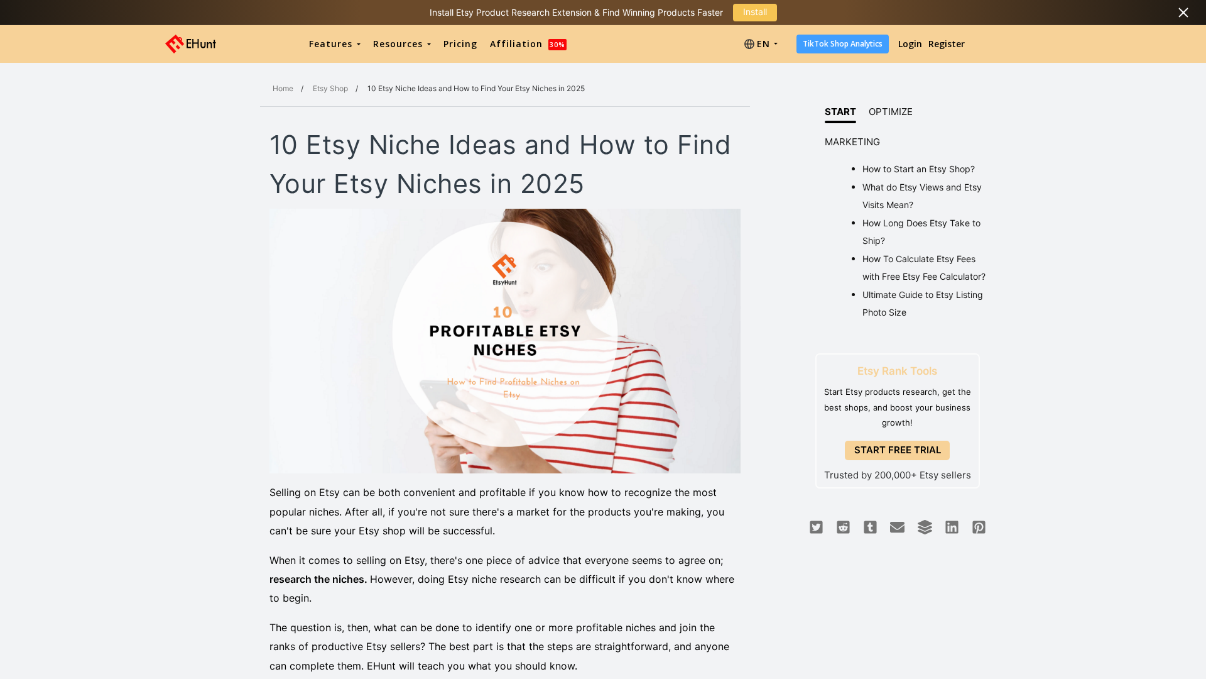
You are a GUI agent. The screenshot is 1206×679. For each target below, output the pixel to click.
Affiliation (527, 44)
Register (946, 44)
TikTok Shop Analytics (843, 43)
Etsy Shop (330, 88)
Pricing (460, 44)
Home (283, 88)
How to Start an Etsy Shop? (918, 168)
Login (910, 44)
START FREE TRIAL (897, 450)
